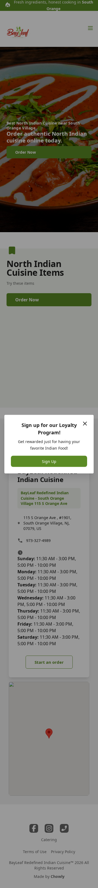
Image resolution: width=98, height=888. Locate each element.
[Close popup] (85, 423)
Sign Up (49, 461)
